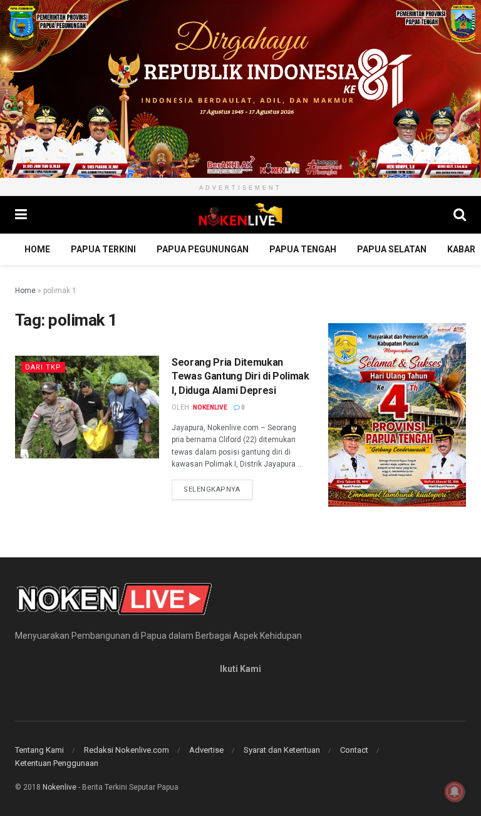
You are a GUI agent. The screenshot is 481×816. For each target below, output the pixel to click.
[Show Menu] (21, 215)
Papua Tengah (302, 249)
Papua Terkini (103, 249)
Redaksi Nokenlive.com (126, 750)
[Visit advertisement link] (240, 89)
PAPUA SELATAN (392, 249)
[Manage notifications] (455, 792)
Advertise (206, 750)
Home (37, 249)
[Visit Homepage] (240, 214)
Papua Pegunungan (203, 249)
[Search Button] (459, 215)
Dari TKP (43, 367)
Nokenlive (210, 407)
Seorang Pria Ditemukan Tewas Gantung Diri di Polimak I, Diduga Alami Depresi (240, 376)
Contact (354, 750)
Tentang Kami (39, 750)
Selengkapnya (218, 489)
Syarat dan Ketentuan (282, 750)
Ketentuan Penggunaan (56, 763)
